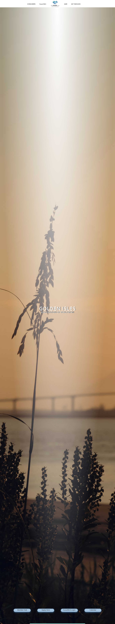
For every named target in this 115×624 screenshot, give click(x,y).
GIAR (65, 4)
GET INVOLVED (76, 4)
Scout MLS (42, 4)
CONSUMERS (31, 4)
